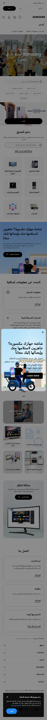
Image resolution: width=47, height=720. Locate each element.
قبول (11, 711)
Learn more (33, 375)
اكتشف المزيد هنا (16, 705)
